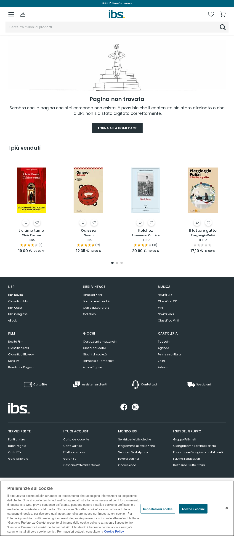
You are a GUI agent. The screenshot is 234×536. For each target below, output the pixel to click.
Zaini (161, 361)
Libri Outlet (15, 308)
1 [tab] (112, 263)
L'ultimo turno (31, 230)
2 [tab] (117, 263)
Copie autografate (96, 308)
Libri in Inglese (17, 314)
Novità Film (16, 342)
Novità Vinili (166, 314)
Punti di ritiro (16, 439)
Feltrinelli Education (186, 459)
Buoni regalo (17, 446)
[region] (117, 508)
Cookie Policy (114, 531)
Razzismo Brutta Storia (189, 465)
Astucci (163, 367)
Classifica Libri (18, 301)
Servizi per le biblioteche (134, 439)
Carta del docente (76, 439)
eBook (12, 320)
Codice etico (127, 465)
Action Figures (93, 367)
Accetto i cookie (193, 508)
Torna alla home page (117, 128)
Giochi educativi (94, 348)
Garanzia (70, 459)
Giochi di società (95, 354)
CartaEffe (14, 452)
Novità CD (165, 295)
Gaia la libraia (18, 459)
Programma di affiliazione (136, 446)
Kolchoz (145, 230)
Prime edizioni (92, 295)
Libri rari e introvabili (96, 301)
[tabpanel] (31, 206)
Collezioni (89, 314)
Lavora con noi (128, 459)
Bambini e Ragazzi (21, 367)
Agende (163, 348)
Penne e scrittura (169, 354)
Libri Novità (15, 295)
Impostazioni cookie (157, 508)
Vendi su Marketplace (133, 452)
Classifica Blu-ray (21, 354)
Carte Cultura (72, 446)
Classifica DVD (18, 348)
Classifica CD (167, 301)
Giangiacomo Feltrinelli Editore (194, 446)
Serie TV (13, 361)
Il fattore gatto (203, 230)
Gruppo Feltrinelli (184, 439)
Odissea (88, 230)
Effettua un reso (74, 452)
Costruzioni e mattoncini (100, 342)
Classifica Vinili (168, 320)
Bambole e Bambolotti (98, 361)
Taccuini (164, 342)
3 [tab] (121, 263)
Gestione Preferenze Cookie (81, 465)
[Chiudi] (227, 508)
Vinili (161, 308)
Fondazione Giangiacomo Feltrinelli (198, 452)
